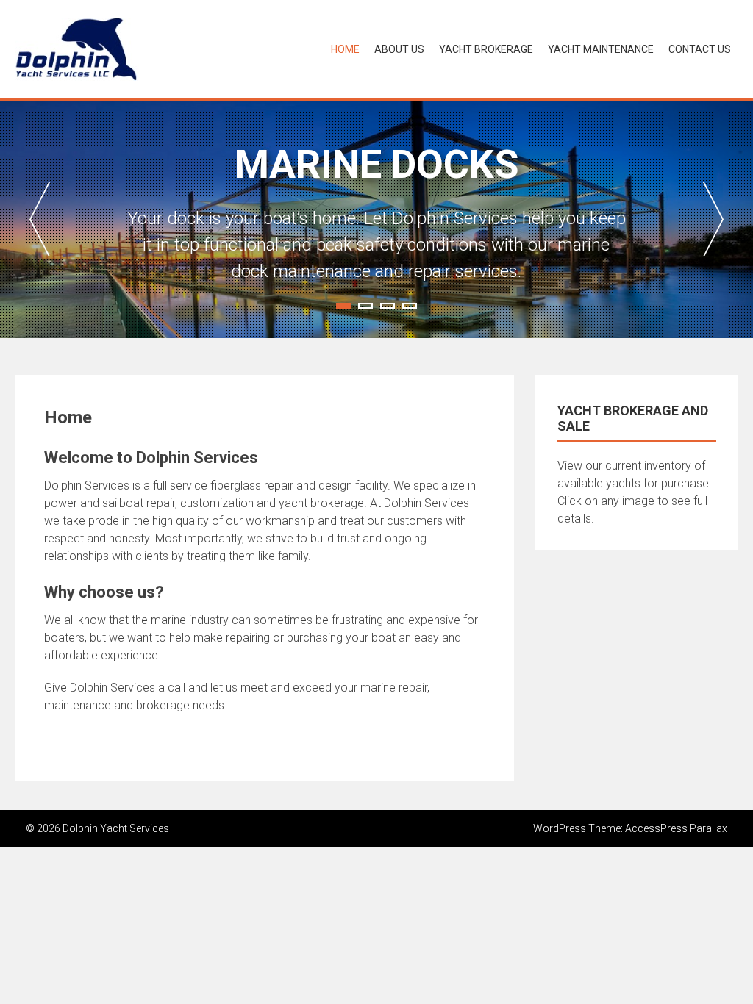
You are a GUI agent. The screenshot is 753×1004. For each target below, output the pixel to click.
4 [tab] (409, 306)
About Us (399, 49)
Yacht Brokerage (486, 49)
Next (713, 219)
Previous (39, 219)
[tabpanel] (376, 219)
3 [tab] (387, 306)
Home (345, 49)
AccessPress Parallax (676, 828)
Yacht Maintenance (601, 49)
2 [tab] (365, 306)
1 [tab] (343, 306)
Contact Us (699, 49)
